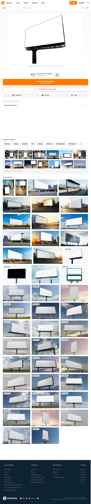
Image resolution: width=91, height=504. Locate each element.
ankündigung (60, 144)
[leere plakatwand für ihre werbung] (45, 274)
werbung (49, 144)
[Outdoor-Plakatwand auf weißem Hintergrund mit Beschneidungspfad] (74, 274)
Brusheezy (7, 469)
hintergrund (72, 144)
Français (82, 480)
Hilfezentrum (57, 469)
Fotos (17, 3)
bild (33, 144)
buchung (7, 144)
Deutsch (82, 477)
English (82, 469)
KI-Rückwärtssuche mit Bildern (13, 485)
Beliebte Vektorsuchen (37, 477)
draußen (25, 144)
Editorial (34, 3)
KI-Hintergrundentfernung (12, 487)
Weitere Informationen (10, 105)
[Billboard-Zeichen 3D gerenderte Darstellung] (16, 293)
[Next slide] (84, 144)
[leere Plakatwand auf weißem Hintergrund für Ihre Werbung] (16, 274)
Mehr (43, 3)
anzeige (40, 144)
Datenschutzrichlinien (68, 499)
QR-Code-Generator (10, 490)
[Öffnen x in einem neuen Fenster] (35, 498)
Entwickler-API (8, 482)
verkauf (16, 144)
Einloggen (80, 3)
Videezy (6, 474)
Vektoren (9, 3)
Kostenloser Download (45, 82)
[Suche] (81, 8)
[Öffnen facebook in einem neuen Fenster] (21, 498)
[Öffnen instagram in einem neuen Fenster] (23, 498)
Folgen (56, 75)
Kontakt (55, 472)
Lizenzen (33, 469)
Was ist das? (18, 101)
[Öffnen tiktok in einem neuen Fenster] (32, 498)
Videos (26, 3)
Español (82, 472)
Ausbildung (7, 480)
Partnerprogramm (36, 474)
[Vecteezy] (3, 3)
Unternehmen (8, 477)
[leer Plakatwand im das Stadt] (8, 187)
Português (83, 474)
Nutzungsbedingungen (55, 499)
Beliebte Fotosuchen (37, 480)
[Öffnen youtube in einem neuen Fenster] (38, 498)
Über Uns (55, 474)
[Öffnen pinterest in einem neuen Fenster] (29, 498)
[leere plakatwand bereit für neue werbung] (76, 256)
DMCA (33, 472)
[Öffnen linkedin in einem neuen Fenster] (26, 498)
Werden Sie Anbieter (59, 477)
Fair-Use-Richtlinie (80, 499)
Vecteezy (6, 472)
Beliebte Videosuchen (37, 482)
